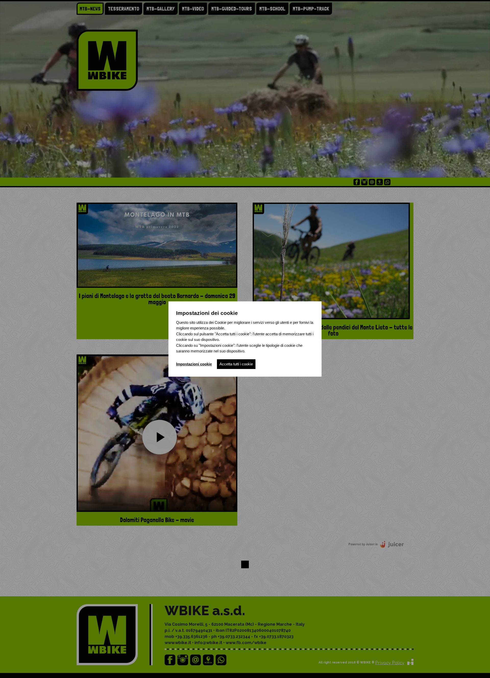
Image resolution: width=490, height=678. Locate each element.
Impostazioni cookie (194, 364)
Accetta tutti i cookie (236, 364)
